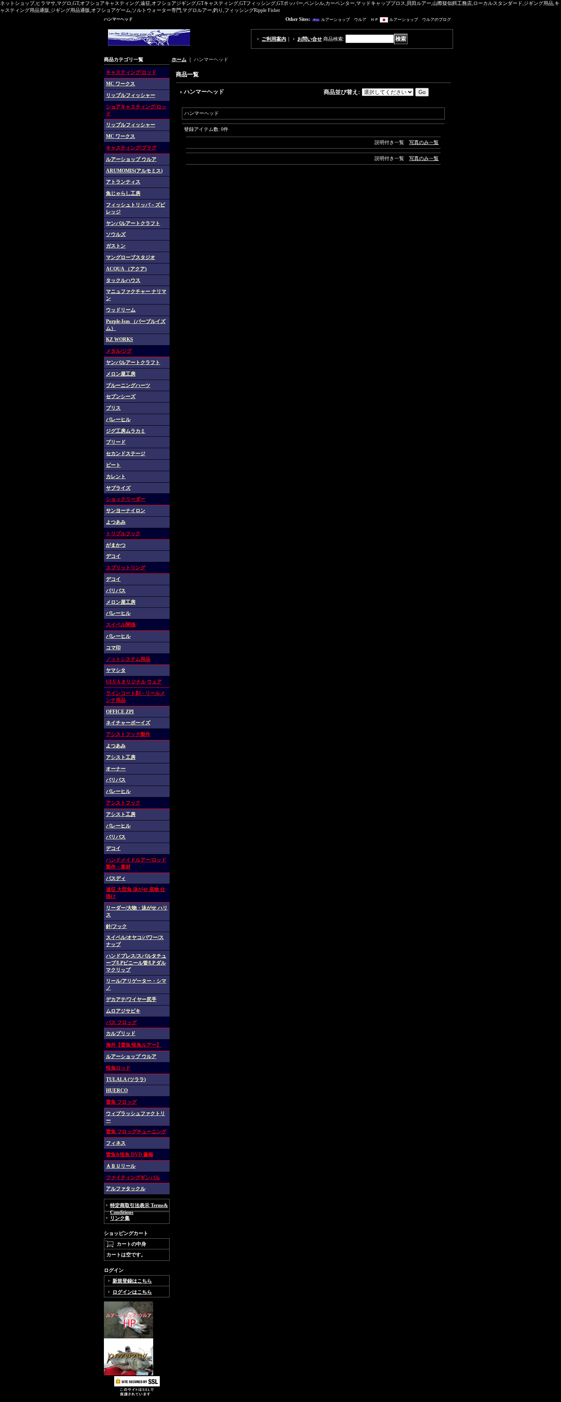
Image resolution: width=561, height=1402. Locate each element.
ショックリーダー (125, 499)
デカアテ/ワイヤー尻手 (131, 999)
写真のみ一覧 (424, 142)
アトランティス (123, 182)
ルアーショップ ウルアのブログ (420, 19)
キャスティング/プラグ (131, 148)
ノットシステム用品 (128, 659)
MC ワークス (120, 84)
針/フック (116, 926)
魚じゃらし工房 (123, 193)
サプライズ (118, 488)
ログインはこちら (132, 1292)
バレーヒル (118, 419)
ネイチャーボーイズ (128, 723)
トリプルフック (123, 533)
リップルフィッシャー (130, 95)
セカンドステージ (125, 453)
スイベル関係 (121, 625)
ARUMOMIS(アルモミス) (134, 171)
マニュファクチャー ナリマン (136, 295)
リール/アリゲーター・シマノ (136, 984)
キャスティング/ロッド (131, 72)
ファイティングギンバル (133, 1177)
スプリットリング (125, 567)
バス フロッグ (121, 1022)
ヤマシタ (116, 670)
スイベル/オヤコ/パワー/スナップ (135, 941)
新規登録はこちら (132, 1281)
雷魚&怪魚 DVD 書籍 (129, 1154)
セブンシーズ (121, 396)
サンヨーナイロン (125, 510)
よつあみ (116, 522)
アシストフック (123, 803)
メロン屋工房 (121, 374)
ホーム (179, 59)
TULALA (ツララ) (126, 1079)
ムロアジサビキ (123, 1011)
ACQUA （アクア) (126, 269)
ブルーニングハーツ (128, 385)
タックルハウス (123, 280)
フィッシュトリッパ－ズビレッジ (135, 208)
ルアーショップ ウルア (131, 159)
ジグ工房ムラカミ (125, 431)
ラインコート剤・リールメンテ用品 (135, 696)
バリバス (116, 590)
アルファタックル (125, 1188)
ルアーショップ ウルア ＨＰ (350, 19)
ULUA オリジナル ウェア (134, 682)
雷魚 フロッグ (121, 1102)
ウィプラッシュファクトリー (135, 1117)
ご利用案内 (274, 39)
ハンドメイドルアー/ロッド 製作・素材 (136, 863)
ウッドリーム (121, 310)
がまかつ (116, 545)
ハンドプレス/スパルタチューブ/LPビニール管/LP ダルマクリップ (136, 963)
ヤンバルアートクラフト (133, 223)
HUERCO (117, 1090)
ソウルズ (116, 234)
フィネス (116, 1143)
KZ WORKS (119, 339)
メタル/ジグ (119, 351)
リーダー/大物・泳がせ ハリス (137, 911)
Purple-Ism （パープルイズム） (136, 324)
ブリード (116, 442)
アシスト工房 (121, 757)
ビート (113, 465)
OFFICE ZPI (120, 712)
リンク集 (120, 1218)
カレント (116, 476)
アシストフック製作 (128, 734)
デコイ (113, 556)
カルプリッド (121, 1033)
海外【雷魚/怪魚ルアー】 (133, 1045)
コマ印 (113, 648)
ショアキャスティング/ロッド (136, 110)
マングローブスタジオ (130, 257)
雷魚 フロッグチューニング (136, 1131)
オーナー (116, 769)
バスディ (116, 878)
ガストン (116, 246)
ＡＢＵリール (121, 1166)
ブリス (113, 408)
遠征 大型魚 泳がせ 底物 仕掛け (135, 893)
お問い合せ (309, 39)
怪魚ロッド (118, 1068)
